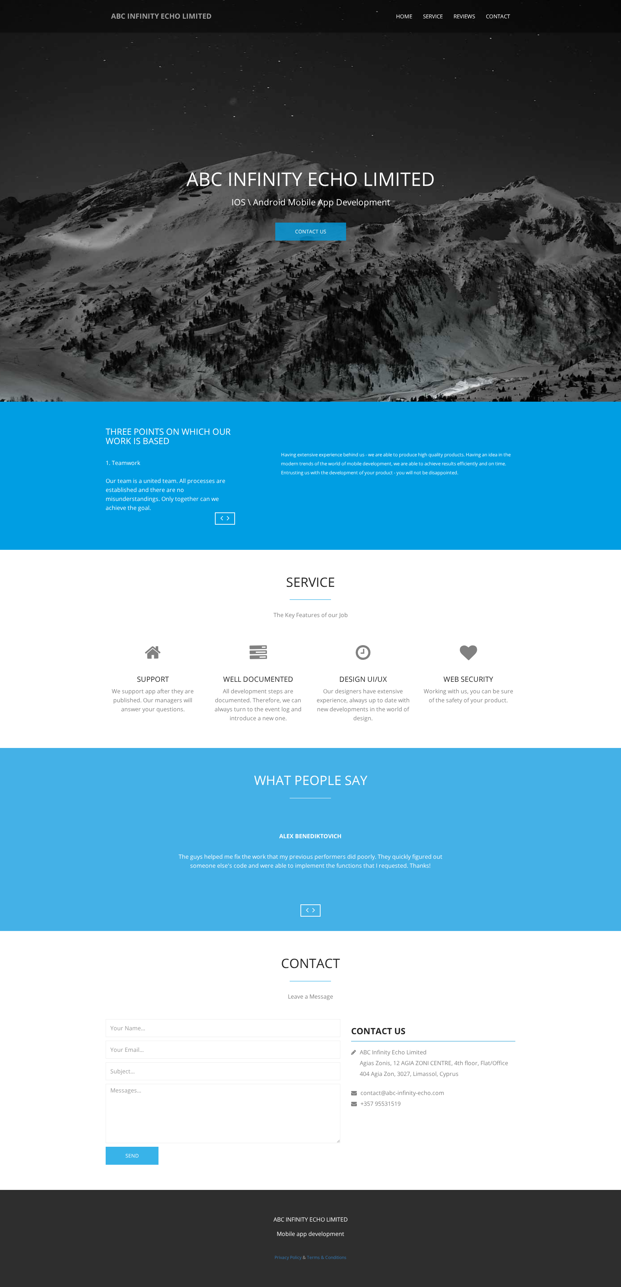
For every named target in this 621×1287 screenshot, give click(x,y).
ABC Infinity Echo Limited (161, 16)
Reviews (464, 16)
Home (404, 16)
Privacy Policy (288, 1257)
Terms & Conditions (326, 1257)
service (433, 16)
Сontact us (310, 231)
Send (132, 1155)
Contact (498, 16)
